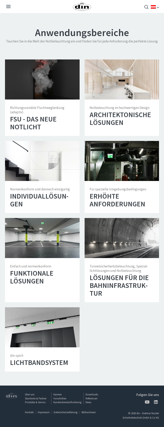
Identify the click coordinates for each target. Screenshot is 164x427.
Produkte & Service (35, 402)
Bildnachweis (89, 412)
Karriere (57, 394)
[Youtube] (147, 402)
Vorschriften (59, 398)
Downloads (92, 394)
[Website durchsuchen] (146, 7)
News (88, 402)
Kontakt (29, 412)
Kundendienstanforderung (67, 402)
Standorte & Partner (35, 398)
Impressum (44, 412)
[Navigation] (8, 7)
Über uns (29, 394)
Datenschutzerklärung (65, 412)
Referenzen (91, 398)
